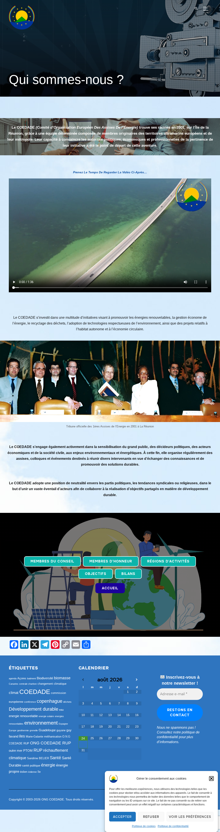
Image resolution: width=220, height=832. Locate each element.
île (39, 771)
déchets (67, 702)
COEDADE (34, 691)
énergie (48, 765)
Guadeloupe (47, 730)
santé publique (31, 765)
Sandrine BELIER (38, 758)
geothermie (23, 730)
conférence (30, 702)
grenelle (34, 730)
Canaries (13, 684)
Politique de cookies (144, 826)
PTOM (28, 750)
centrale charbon (28, 684)
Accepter (122, 817)
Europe (12, 730)
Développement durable (33, 709)
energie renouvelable (23, 716)
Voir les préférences (190, 817)
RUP (38, 750)
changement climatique (52, 683)
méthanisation (52, 736)
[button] (211, 778)
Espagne (63, 723)
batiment (31, 678)
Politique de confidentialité (173, 826)
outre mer (15, 750)
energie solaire (46, 716)
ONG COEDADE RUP (50, 743)
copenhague (49, 701)
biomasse (62, 678)
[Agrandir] (214, 346)
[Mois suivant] (136, 680)
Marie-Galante (34, 736)
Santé (55, 757)
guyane (61, 730)
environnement (41, 723)
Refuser (151, 817)
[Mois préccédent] (83, 680)
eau (61, 709)
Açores (21, 678)
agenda (13, 678)
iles (22, 736)
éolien (23, 771)
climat (13, 693)
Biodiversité (45, 678)
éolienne (32, 772)
